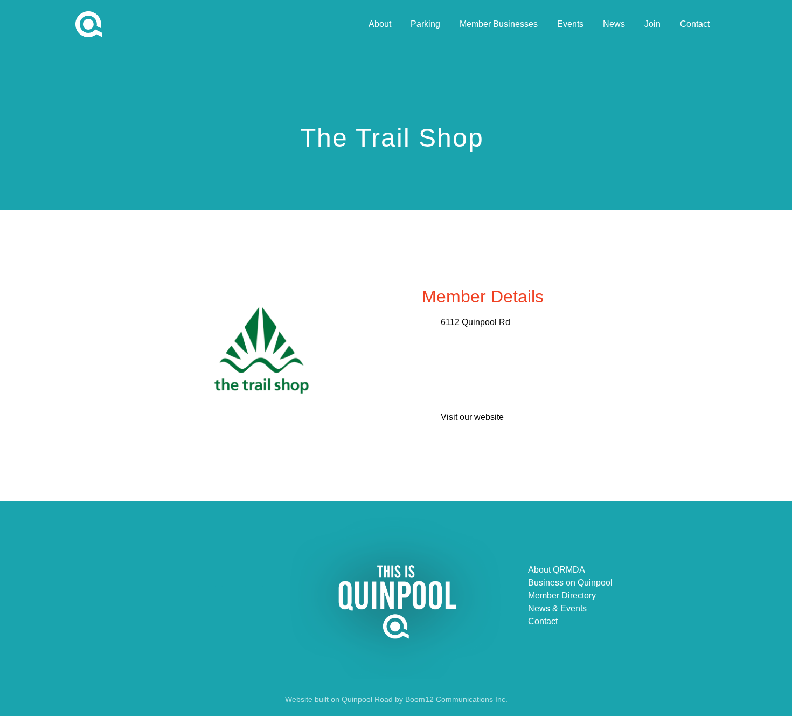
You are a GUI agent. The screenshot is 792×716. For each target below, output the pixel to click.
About (380, 24)
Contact (695, 24)
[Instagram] (254, 595)
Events (570, 24)
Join (652, 24)
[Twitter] (230, 595)
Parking (425, 24)
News (614, 24)
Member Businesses (499, 24)
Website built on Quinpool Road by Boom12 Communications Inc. (396, 699)
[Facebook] (207, 595)
